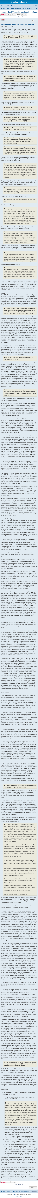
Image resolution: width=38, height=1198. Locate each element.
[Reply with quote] (33, 21)
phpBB (14, 1194)
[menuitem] (7, 6)
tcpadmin (3, 19)
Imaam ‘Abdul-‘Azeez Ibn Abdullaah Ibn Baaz (18, 12)
